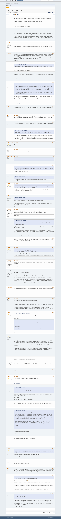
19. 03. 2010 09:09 (16, 269)
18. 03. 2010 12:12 (16, 42)
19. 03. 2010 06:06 (16, 247)
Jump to (44, 512)
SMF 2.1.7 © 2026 (7, 517)
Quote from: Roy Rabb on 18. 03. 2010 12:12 (20, 83)
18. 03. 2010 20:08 (16, 174)
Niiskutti (9, 369)
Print (53, 14)
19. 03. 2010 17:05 (16, 334)
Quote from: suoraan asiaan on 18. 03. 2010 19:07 (21, 166)
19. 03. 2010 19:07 (16, 448)
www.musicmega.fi (16, 40)
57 (17, 14)
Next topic (53, 12)
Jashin (9, 334)
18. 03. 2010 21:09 (16, 183)
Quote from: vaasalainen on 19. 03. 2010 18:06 (20, 476)
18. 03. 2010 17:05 (16, 115)
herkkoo (9, 82)
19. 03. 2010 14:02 (16, 298)
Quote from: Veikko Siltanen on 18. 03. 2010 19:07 (21, 130)
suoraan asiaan (10, 142)
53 (13, 14)
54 (14, 14)
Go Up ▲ (54, 517)
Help (48, 517)
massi (9, 448)
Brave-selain (15, 102)
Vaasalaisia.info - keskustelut (12, 3)
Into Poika (9, 42)
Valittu (9, 183)
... (12, 14)
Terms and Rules (51, 517)
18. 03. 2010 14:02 (16, 53)
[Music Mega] (7, 34)
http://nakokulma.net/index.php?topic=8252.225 (20, 23)
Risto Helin (9, 53)
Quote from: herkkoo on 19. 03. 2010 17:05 (20, 387)
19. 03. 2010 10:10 (16, 287)
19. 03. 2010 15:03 (16, 312)
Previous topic (49, 12)
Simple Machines (11, 517)
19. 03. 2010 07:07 (16, 260)
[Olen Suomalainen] (7, 78)
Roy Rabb (9, 29)
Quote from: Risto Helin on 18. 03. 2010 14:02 (20, 64)
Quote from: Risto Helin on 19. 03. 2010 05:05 (20, 220)
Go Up (7, 509)
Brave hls (15, 382)
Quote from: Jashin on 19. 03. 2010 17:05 (20, 410)
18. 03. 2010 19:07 (16, 142)
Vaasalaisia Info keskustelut (17, 103)
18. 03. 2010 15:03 (16, 82)
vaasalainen (10, 287)
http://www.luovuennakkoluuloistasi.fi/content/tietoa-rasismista (22, 313)
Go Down (7, 14)
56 (16, 14)
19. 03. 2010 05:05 (16, 209)
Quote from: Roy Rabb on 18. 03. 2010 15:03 (20, 197)
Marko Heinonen (10, 385)
